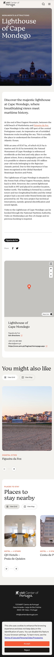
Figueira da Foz (41, 125)
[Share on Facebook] (13, 248)
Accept (27, 643)
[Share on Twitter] (17, 248)
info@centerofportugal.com (27, 614)
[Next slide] (14, 469)
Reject (27, 650)
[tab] (9, 377)
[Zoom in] (51, 268)
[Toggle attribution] (51, 314)
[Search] (43, 4)
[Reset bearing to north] (51, 276)
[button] (49, 4)
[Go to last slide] (6, 569)
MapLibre (46, 314)
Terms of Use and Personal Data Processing (24, 637)
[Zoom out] (51, 272)
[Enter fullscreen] (51, 264)
